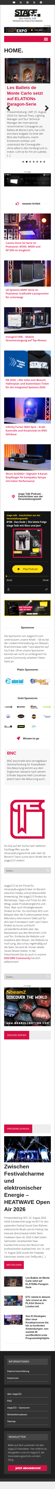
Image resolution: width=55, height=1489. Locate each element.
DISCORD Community (17, 958)
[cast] (8, 716)
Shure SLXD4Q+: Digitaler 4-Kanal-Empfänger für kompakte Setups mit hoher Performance (27, 477)
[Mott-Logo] (47, 716)
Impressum (13, 1378)
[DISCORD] (21, 2)
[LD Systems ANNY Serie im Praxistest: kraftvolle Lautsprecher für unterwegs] (27, 273)
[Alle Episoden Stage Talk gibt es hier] (27, 608)
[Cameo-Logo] (21, 707)
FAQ (9, 1401)
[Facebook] (41, 2)
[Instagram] (27, 2)
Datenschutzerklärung (18, 1371)
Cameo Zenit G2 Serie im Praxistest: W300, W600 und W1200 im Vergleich (23, 246)
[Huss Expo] (27, 30)
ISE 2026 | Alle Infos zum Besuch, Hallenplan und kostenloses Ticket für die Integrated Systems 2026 (27, 383)
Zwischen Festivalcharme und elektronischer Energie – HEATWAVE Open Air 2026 (27, 1187)
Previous (9, 108)
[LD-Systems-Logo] (8, 707)
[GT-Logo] (40, 681)
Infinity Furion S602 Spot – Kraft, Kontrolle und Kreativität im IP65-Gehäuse (27, 430)
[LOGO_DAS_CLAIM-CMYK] (21, 716)
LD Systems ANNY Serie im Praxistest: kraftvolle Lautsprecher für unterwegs (27, 293)
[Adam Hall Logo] (14, 681)
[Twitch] (34, 2)
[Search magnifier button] (48, 870)
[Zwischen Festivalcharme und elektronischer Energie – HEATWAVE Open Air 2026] (27, 1160)
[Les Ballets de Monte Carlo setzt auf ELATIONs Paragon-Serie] (13, 1284)
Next (46, 108)
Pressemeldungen (18, 1129)
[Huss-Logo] (34, 707)
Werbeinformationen (17, 1414)
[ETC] (34, 726)
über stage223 (14, 1394)
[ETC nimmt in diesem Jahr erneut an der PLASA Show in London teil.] (13, 1303)
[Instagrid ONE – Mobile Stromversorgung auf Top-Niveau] (27, 320)
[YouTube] (14, 2)
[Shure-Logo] (21, 726)
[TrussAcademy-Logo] (34, 716)
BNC (11, 753)
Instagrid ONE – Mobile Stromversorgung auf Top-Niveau (26, 338)
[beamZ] (27, 1006)
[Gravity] (47, 707)
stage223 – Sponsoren (18, 1407)
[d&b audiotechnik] (8, 726)
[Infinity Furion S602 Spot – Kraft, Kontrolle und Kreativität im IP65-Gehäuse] (27, 410)
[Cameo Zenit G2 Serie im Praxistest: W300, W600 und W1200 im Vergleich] (27, 226)
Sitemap (11, 1421)
